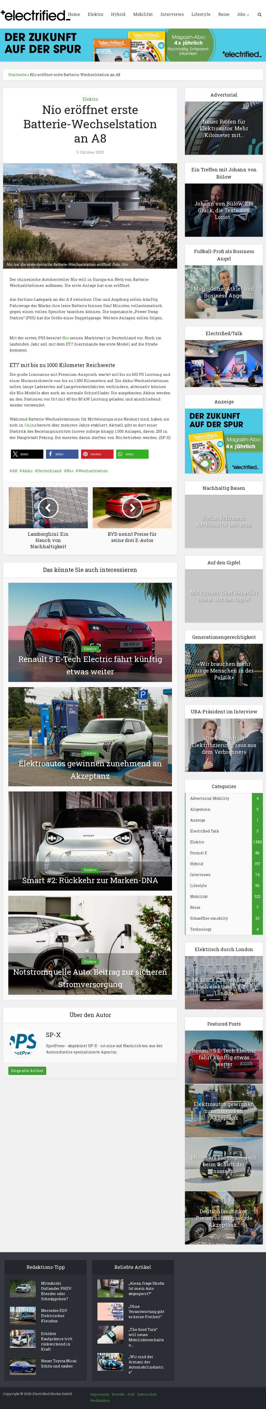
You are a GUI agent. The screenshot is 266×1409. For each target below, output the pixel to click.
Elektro (95, 14)
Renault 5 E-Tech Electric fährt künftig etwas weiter (224, 1057)
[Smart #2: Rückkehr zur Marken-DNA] (90, 840)
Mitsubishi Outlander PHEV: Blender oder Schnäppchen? (56, 1291)
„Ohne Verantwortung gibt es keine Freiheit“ (146, 1311)
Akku (27, 470)
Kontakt (118, 1394)
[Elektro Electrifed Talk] (224, 363)
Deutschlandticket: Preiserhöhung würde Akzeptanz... (224, 1218)
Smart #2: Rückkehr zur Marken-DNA (90, 880)
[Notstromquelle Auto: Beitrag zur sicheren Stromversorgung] (90, 944)
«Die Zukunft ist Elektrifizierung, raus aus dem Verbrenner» (224, 745)
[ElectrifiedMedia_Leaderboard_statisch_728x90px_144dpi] (133, 44)
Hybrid (118, 14)
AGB (131, 1394)
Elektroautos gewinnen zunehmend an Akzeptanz (224, 1111)
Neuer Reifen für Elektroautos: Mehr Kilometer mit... (224, 128)
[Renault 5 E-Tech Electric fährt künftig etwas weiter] (90, 631)
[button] (27, 454)
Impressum (99, 1394)
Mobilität (143, 14)
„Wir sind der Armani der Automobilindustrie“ (146, 1364)
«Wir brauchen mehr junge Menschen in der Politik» (224, 670)
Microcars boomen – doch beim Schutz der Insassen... (224, 1164)
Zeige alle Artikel (27, 1070)
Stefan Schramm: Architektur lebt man (223, 521)
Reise (223, 14)
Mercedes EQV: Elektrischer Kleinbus (54, 1315)
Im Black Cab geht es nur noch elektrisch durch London (224, 986)
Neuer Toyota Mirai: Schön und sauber (59, 1363)
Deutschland (49, 470)
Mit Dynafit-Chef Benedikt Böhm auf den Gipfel (224, 596)
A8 (14, 470)
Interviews (172, 14)
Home (74, 14)
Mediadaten (100, 1400)
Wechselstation (93, 470)
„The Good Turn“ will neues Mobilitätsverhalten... (146, 1337)
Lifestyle (200, 14)
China (30, 425)
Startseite (17, 74)
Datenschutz (147, 1394)
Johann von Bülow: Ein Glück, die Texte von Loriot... (224, 210)
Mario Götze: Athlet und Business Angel (224, 292)
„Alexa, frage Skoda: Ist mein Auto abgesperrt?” (147, 1288)
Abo (241, 14)
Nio (65, 337)
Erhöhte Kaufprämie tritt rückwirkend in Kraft (56, 1341)
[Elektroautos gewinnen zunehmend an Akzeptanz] (90, 736)
